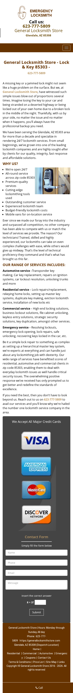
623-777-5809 (36, 26)
